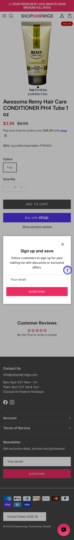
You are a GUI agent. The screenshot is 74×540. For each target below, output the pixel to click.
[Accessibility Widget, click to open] (67, 270)
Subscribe (37, 291)
